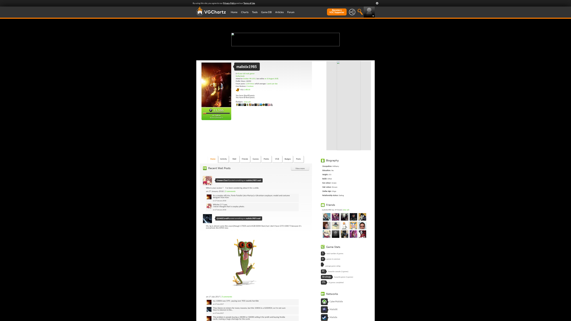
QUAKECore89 (223, 218)
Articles (279, 12)
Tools (255, 12)
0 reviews (250, 86)
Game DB (266, 12)
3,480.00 (247, 90)
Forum (290, 12)
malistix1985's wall (253, 180)
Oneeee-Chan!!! (223, 180)
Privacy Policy (229, 3)
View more (300, 168)
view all (346, 210)
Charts (244, 12)
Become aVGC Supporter (336, 11)
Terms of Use (249, 3)
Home (234, 12)
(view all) (247, 102)
